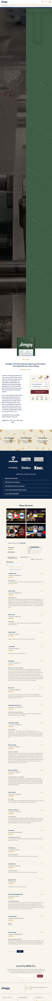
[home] (4, 2)
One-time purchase (37, 384)
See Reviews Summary (14, 569)
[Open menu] (50, 2)
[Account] (43, 2)
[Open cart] (46, 2)
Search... (6, 5)
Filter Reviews (9, 562)
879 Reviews (28, 369)
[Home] (12, 988)
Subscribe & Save (37, 386)
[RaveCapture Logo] (21, 543)
